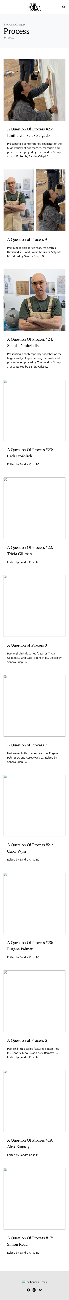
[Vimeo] (40, 1290)
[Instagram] (34, 1290)
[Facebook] (28, 1290)
